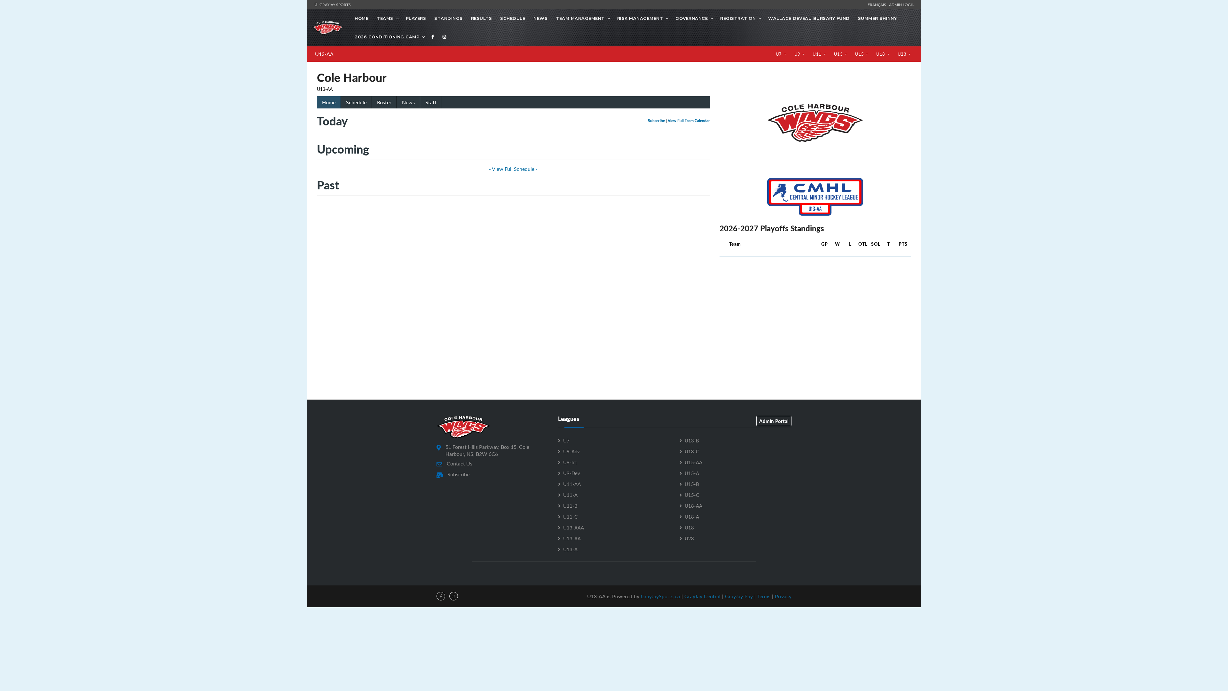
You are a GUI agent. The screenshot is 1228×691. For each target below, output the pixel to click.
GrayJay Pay (739, 596)
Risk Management (640, 18)
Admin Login (902, 4)
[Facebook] (433, 37)
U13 (839, 54)
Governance (691, 18)
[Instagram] (444, 37)
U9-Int (570, 462)
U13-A (570, 549)
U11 (818, 54)
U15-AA (693, 462)
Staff (431, 102)
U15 (860, 54)
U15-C (692, 495)
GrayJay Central (702, 596)
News (540, 18)
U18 (881, 54)
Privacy (783, 596)
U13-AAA (573, 527)
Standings (448, 18)
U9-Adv (571, 451)
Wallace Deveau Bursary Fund (809, 18)
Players (416, 18)
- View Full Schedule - (513, 168)
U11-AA (572, 484)
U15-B (692, 484)
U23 (903, 54)
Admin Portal (774, 421)
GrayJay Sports (335, 4)
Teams (385, 18)
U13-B (692, 440)
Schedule (512, 18)
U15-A (692, 473)
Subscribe (656, 120)
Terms (763, 596)
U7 (779, 54)
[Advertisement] (815, 306)
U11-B (570, 506)
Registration (738, 18)
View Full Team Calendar (689, 120)
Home (361, 18)
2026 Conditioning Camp (387, 36)
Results (481, 18)
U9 (798, 54)
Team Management (580, 18)
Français (878, 4)
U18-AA (693, 506)
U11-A (570, 495)
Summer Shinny (877, 18)
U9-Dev (571, 473)
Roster (384, 102)
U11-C (570, 516)
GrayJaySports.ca (660, 596)
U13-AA (324, 54)
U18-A (692, 516)
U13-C (692, 451)
